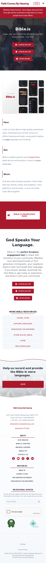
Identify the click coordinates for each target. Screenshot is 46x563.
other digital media (23, 335)
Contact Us (23, 454)
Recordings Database (22, 477)
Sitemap (22, 544)
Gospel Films (34, 157)
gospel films (23, 318)
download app (25, 45)
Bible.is (22, 470)
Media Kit (23, 451)
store (23, 340)
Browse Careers (23, 447)
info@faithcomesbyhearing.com (22, 424)
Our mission (23, 440)
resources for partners (22, 329)
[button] (43, 3)
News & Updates (23, 444)
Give (23, 384)
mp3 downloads (23, 346)
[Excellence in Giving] (11, 523)
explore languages (23, 324)
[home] (16, 3)
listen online (24, 59)
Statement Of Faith (22, 428)
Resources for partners (22, 481)
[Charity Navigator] (34, 523)
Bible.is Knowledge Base (24, 215)
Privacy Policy (22, 549)
